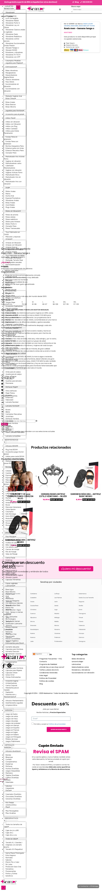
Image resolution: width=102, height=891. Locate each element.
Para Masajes (10, 537)
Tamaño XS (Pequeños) (14, 849)
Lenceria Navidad (11, 402)
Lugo (56, 609)
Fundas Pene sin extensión (10, 138)
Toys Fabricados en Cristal (12, 233)
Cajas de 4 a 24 (11, 835)
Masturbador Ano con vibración (13, 183)
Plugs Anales (10, 207)
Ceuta (32, 602)
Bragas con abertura (12, 298)
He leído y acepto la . (50, 724)
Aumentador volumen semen (13, 655)
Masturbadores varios (80, 667)
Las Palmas (58, 598)
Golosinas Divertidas (13, 799)
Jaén (32, 641)
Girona (32, 621)
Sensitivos (9, 876)
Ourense (57, 633)
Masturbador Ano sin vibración (12, 178)
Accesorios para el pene (14, 114)
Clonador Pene (10, 153)
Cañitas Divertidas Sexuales (11, 779)
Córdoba (33, 609)
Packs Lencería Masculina (14, 432)
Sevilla (81, 606)
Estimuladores (10, 67)
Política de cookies (46, 681)
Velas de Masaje (11, 554)
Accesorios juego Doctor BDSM (14, 453)
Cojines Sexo (10, 529)
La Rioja (56, 594)
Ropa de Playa (10, 364)
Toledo (81, 621)
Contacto (43, 661)
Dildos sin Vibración (12, 211)
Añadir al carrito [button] (56, 499)
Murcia (56, 625)
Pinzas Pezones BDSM (13, 525)
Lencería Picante (11, 328)
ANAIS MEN (74, 26)
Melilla (56, 621)
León (56, 602)
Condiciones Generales (48, 673)
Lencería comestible (12, 436)
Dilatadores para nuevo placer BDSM (13, 462)
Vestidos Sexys (11, 350)
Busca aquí (75, 6)
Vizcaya (81, 633)
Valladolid (82, 629)
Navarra (57, 629)
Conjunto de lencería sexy (14, 336)
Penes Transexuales (12, 228)
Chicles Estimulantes (13, 677)
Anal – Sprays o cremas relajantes (13, 613)
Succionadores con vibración (12, 90)
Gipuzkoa (33, 617)
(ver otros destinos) (48, 2)
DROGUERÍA (10, 533)
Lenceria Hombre (11, 406)
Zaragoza (82, 641)
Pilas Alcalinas (10, 813)
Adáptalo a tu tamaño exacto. (13, 846)
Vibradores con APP (12, 57)
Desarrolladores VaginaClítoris (10, 76)
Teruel (81, 617)
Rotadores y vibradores (81, 670)
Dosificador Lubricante (13, 624)
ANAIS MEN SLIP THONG (87, 26)
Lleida (56, 606)
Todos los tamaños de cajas (13, 826)
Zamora (81, 637)
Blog (41, 684)
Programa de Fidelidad (48, 664)
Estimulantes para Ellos (14, 643)
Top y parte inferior (12, 317)
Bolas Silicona (10, 107)
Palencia (57, 637)
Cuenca (32, 613)
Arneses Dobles (11, 252)
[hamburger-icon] (18, 7)
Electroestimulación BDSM (12, 266)
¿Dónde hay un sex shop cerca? (51, 667)
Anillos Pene (9, 118)
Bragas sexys (10, 290)
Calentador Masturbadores (9, 167)
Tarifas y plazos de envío (49, 670)
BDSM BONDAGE (11, 440)
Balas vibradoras (78, 659)
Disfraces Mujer (11, 387)
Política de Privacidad (47, 678)
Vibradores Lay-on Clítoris (11, 26)
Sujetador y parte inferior (14, 324)
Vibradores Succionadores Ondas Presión (14, 44)
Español (38, 654)
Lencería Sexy (10, 277)
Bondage (8, 467)
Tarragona (82, 613)
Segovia (81, 602)
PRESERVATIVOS (11, 818)
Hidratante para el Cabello (11, 689)
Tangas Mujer (10, 302)
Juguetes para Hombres (14, 111)
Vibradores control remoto (11, 40)
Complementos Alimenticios (10, 663)
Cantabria (33, 594)
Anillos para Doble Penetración (11, 132)
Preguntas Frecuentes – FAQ (50, 659)
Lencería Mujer (77, 661)
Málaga (56, 617)
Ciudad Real (34, 606)
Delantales (9, 782)
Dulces (8, 790)
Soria (80, 609)
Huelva (32, 633)
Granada (33, 625)
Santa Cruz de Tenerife (86, 598)
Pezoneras (9, 383)
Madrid (56, 613)
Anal (7, 188)
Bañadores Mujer (11, 360)
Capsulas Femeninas (13, 580)
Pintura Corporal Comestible (10, 628)
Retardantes (10, 658)
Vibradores (9, 12)
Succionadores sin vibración (11, 85)
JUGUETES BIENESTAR (8, 7)
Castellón (33, 598)
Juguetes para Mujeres (13, 63)
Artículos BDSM (11, 446)
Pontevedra (58, 641)
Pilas (7, 807)
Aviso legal (43, 675)
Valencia (82, 625)
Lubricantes (9, 586)
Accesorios (9, 368)
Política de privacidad (56, 724)
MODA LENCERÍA (11, 271)
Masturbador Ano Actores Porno (14, 158)
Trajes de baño (10, 354)
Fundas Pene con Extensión (11, 143)
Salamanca (82, 594)
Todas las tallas (11, 839)
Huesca (32, 637)
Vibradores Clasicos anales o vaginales (14, 31)
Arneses (8, 239)
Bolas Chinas (10, 98)
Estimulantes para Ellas (14, 562)
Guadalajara (34, 629)
